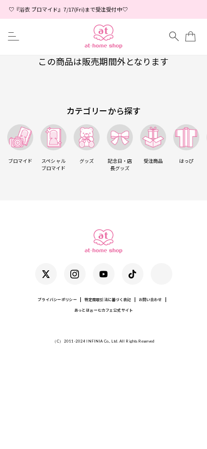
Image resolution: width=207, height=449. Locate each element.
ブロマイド (20, 160)
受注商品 (153, 160)
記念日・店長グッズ (120, 164)
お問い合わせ (150, 299)
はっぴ (186, 160)
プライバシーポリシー (57, 299)
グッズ (86, 160)
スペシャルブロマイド (53, 164)
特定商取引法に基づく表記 (107, 299)
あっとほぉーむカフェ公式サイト (103, 310)
